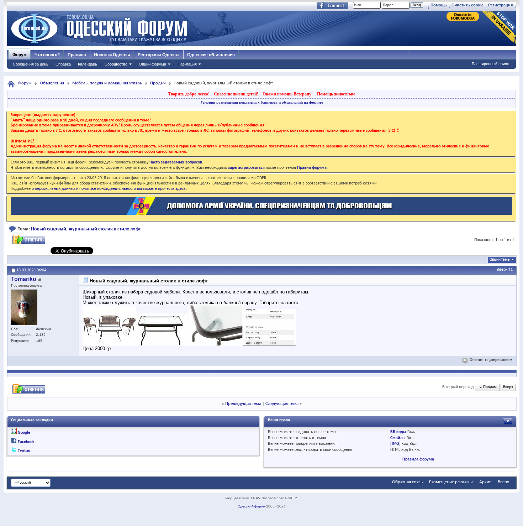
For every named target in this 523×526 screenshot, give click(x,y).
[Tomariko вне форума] (24, 307)
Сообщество (116, 64)
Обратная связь (407, 482)
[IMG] (395, 444)
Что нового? (47, 54)
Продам (158, 83)
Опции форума (152, 64)
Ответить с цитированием (491, 360)
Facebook (26, 442)
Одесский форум (251, 507)
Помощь (438, 5)
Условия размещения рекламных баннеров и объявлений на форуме (261, 102)
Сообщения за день (30, 64)
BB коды (398, 432)
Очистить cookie (467, 5)
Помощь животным (336, 94)
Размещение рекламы (451, 482)
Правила (77, 54)
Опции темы (500, 260)
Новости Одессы (112, 54)
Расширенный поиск (490, 64)
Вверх (502, 269)
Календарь (87, 64)
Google (24, 433)
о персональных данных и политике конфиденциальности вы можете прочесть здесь (109, 189)
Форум (19, 54)
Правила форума (418, 459)
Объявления (52, 83)
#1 (510, 269)
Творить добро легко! (189, 94)
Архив (485, 482)
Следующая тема (282, 403)
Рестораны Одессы (158, 54)
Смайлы (398, 438)
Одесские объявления (211, 54)
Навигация (187, 64)
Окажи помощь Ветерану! (288, 94)
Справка (63, 64)
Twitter (24, 451)
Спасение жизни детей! (236, 94)
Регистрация (500, 5)
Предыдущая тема (243, 403)
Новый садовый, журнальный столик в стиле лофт (86, 229)
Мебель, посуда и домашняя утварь (107, 83)
